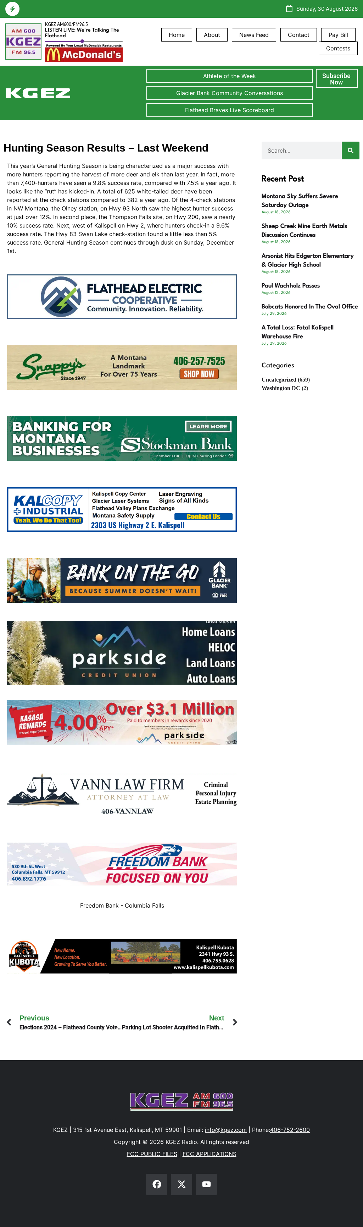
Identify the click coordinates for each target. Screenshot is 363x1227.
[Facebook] (156, 1184)
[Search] (350, 150)
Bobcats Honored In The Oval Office (310, 307)
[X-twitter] (181, 1184)
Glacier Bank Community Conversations (229, 93)
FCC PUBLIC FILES (152, 1153)
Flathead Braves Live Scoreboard (229, 110)
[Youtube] (206, 1184)
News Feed (254, 34)
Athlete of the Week (229, 76)
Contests (338, 48)
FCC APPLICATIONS (209, 1153)
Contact (298, 34)
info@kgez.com (226, 1129)
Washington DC (281, 388)
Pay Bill (338, 34)
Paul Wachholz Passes (291, 286)
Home (177, 34)
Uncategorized (279, 380)
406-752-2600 (290, 1129)
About (212, 34)
